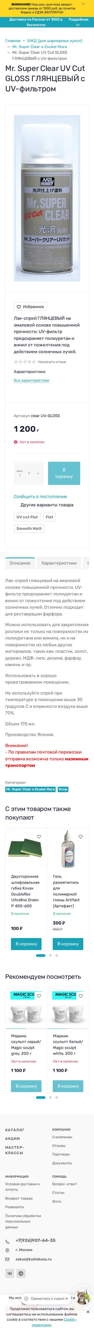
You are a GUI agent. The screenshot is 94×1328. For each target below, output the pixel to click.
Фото (56, 1201)
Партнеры (61, 1154)
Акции (12, 1138)
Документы (62, 1163)
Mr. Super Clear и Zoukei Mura (30, 789)
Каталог (15, 1130)
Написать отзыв (52, 362)
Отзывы (59, 1145)
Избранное (33, 306)
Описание (20, 563)
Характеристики (59, 563)
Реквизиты (14, 1207)
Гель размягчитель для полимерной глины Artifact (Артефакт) (66, 891)
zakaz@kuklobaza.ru (34, 1259)
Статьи (58, 1192)
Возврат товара (19, 1198)
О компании (62, 1137)
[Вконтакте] (9, 1273)
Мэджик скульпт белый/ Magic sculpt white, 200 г (68, 1045)
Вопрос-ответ (64, 1184)
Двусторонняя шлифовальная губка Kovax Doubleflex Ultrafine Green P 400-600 (25, 891)
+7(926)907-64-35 (36, 1240)
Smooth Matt (29, 528)
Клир (63, 789)
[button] (40, 955)
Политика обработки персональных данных (23, 1221)
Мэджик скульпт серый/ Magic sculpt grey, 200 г (26, 1045)
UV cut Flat (27, 517)
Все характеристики (31, 380)
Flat (49, 517)
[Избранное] (38, 836)
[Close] (86, 1312)
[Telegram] (21, 1273)
